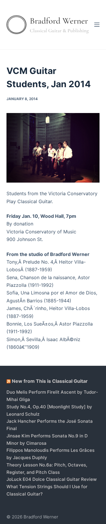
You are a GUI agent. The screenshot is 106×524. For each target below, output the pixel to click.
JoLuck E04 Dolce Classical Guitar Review (51, 479)
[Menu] (97, 24)
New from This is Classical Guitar (50, 381)
